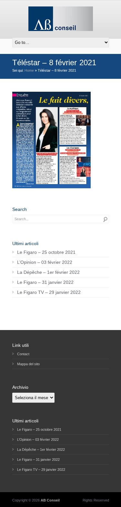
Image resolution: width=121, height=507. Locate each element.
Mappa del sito (28, 364)
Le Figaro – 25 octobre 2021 (46, 252)
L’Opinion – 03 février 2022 (44, 262)
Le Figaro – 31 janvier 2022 (45, 282)
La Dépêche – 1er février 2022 (48, 272)
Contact (23, 354)
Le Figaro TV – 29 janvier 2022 (49, 292)
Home (29, 70)
